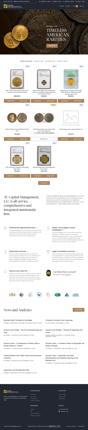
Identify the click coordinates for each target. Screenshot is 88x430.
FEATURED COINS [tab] (39, 61)
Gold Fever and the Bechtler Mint (16, 370)
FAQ (31, 411)
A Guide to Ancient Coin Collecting (59, 320)
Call (35, 133)
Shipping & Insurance (35, 415)
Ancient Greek (50, 335)
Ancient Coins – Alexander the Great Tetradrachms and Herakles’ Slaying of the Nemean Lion (62, 357)
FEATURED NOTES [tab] (50, 61)
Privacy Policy (33, 398)
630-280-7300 (9, 1)
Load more (44, 183)
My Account (33, 396)
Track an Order (62, 396)
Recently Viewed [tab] (62, 61)
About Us (32, 409)
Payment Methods (34, 413)
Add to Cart (23, 101)
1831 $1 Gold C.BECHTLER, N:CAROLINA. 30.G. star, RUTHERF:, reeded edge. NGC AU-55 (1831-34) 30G (44, 92)
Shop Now (52, 45)
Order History (62, 398)
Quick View (10, 101)
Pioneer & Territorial (11, 323)
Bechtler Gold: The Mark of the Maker (18, 320)
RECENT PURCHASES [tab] (26, 61)
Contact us (33, 394)
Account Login (62, 394)
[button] (41, 51)
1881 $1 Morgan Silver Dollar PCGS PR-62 (71, 129)
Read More (78, 310)
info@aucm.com (64, 411)
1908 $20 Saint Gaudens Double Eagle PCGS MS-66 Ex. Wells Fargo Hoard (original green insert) (71, 92)
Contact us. (68, 274)
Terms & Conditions (35, 400)
